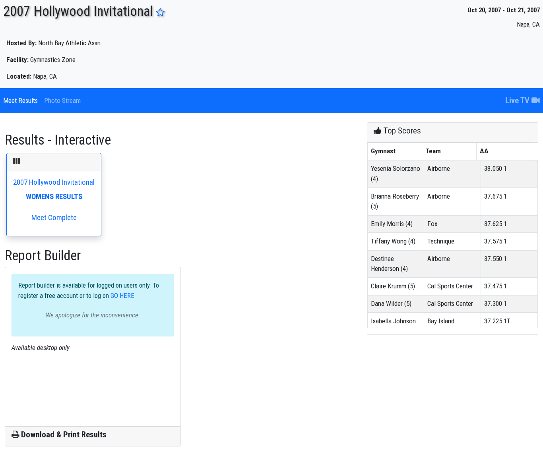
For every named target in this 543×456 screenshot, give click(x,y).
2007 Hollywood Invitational (54, 200)
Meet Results (20, 100)
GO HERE (121, 295)
